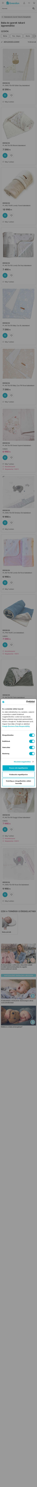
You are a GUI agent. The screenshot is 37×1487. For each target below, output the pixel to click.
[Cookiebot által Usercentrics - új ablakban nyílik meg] (26, 702)
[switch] (32, 741)
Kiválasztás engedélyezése (18, 774)
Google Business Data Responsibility (16, 726)
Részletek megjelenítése (22, 762)
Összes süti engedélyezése (18, 768)
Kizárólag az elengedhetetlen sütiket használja (18, 782)
